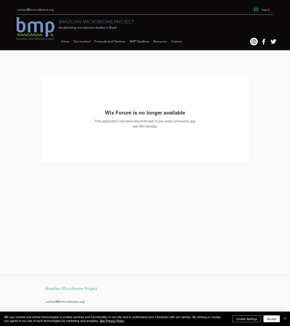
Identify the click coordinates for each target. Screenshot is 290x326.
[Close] (284, 319)
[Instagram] (254, 41)
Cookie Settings (246, 319)
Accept (271, 319)
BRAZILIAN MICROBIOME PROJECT (96, 21)
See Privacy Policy (112, 321)
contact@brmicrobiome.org (35, 9)
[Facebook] (263, 41)
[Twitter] (273, 41)
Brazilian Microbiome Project (71, 288)
